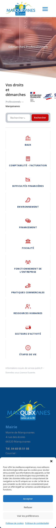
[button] (51, 461)
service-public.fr (35, 368)
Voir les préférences (28, 515)
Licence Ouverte (27, 372)
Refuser (28, 507)
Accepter (28, 498)
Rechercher (40, 117)
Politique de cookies (15, 523)
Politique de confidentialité (37, 523)
